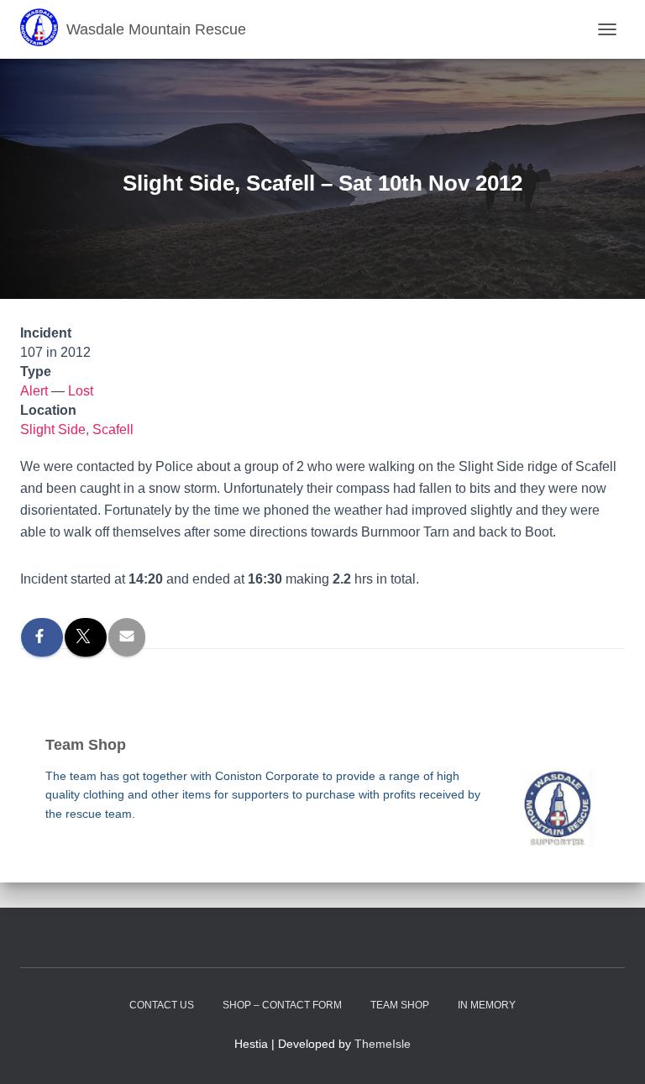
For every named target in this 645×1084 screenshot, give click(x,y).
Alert (34, 391)
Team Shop (399, 1005)
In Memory (487, 1005)
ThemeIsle (382, 1043)
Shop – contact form (282, 1005)
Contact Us (161, 1005)
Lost (80, 391)
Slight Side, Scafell (77, 429)
